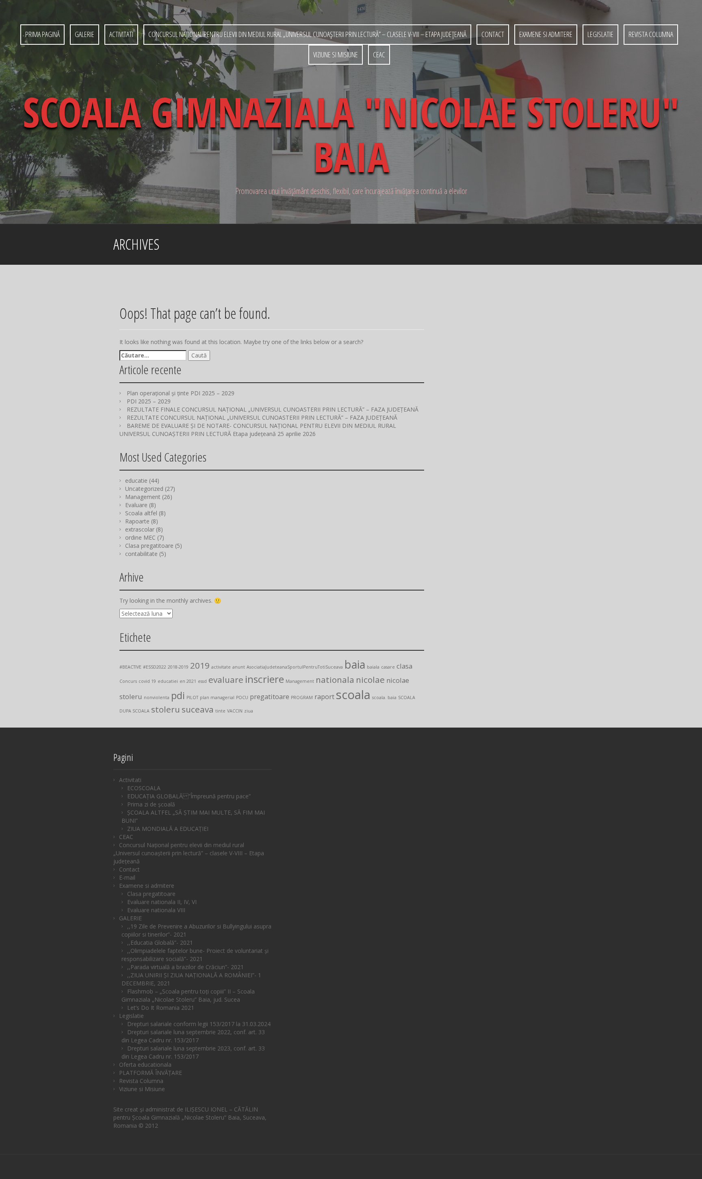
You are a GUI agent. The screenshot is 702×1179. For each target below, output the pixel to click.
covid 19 (147, 681)
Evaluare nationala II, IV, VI (162, 902)
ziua (248, 711)
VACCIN (235, 711)
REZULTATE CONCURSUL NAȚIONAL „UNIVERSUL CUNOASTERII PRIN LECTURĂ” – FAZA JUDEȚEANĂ (262, 417)
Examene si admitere (545, 34)
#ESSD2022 (154, 667)
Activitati (121, 34)
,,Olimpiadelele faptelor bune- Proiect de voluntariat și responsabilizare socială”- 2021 (195, 955)
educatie (136, 480)
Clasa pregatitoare (149, 545)
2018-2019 (178, 667)
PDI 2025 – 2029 (149, 401)
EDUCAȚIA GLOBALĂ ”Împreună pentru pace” (189, 796)
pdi (178, 695)
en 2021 (188, 681)
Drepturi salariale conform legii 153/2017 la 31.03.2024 (199, 1024)
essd (202, 681)
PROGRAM (302, 697)
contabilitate (141, 554)
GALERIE (84, 34)
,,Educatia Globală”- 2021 (160, 942)
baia (354, 664)
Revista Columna (650, 34)
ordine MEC (140, 537)
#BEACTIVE (130, 667)
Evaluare (136, 505)
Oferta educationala (145, 1064)
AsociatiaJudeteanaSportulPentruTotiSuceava (295, 667)
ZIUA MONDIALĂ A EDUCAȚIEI (167, 828)
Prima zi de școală (151, 804)
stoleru (165, 709)
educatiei (168, 681)
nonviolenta (156, 697)
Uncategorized (144, 489)
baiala (373, 667)
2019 (200, 665)
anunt (238, 667)
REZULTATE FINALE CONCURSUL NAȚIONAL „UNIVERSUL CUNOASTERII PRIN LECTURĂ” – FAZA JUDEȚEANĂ (272, 409)
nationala (335, 679)
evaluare (225, 679)
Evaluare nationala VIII (156, 910)
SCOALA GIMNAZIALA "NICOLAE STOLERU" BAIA (351, 134)
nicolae (370, 679)
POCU (242, 697)
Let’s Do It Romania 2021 (160, 1007)
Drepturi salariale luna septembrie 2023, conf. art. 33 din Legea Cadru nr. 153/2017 (193, 1052)
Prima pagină (42, 34)
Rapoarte (137, 521)
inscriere (264, 679)
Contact (492, 34)
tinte (220, 711)
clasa (404, 666)
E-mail (127, 877)
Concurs (128, 681)
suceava (198, 709)
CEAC (379, 54)
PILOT (192, 697)
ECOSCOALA (143, 788)
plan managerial (217, 697)
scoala (353, 694)
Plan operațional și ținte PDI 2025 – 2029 (180, 393)
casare (388, 667)
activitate (221, 667)
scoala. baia (384, 697)
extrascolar (139, 529)
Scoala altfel (141, 513)
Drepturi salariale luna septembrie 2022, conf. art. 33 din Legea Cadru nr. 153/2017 (193, 1036)
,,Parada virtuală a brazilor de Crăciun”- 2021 (185, 967)
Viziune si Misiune (335, 54)
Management (142, 497)
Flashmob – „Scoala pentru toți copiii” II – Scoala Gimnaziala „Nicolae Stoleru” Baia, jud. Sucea (188, 995)
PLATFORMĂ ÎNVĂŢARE (150, 1073)
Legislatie (600, 34)
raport (324, 696)
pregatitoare (269, 696)
